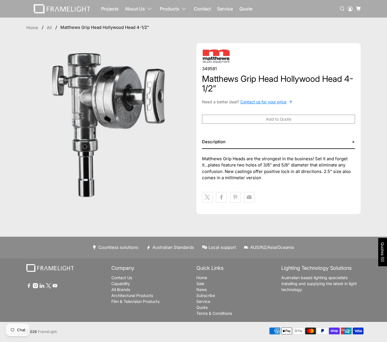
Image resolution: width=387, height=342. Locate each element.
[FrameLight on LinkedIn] (41, 286)
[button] (278, 142)
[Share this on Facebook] (221, 197)
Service (225, 9)
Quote (245, 9)
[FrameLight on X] (48, 286)
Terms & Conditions (214, 313)
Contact (202, 9)
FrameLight (47, 332)
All (49, 27)
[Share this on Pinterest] (235, 197)
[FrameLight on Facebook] (28, 286)
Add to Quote (278, 119)
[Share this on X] (207, 197)
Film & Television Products (135, 301)
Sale (200, 283)
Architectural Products (132, 295)
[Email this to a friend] (249, 197)
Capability (120, 283)
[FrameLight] (62, 8)
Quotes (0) (382, 252)
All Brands (120, 289)
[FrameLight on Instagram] (35, 286)
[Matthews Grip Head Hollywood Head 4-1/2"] (108, 125)
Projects (110, 9)
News (201, 289)
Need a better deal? (247, 102)
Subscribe (205, 295)
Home (32, 27)
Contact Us (121, 277)
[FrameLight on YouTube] (55, 286)
